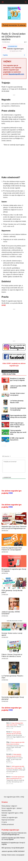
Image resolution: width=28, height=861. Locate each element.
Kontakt (4, 815)
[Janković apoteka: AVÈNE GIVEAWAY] (5, 387)
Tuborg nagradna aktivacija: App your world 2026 (18, 432)
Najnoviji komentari (8, 820)
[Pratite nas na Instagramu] (14, 347)
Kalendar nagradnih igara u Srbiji (12, 813)
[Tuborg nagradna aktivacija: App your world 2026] (5, 432)
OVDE (4, 305)
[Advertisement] (14, 159)
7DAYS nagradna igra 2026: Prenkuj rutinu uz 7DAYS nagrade (17, 424)
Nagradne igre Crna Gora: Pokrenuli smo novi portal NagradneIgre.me (14, 527)
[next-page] (5, 446)
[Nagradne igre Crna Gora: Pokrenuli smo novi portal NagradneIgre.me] (14, 518)
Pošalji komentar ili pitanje (14, 25)
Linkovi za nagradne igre (9, 817)
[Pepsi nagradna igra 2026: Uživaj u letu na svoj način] (5, 417)
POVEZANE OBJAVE (10, 371)
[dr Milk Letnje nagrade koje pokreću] (5, 439)
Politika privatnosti (8, 824)
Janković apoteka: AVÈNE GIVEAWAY (13, 851)
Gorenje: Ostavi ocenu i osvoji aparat (13, 855)
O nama (4, 822)
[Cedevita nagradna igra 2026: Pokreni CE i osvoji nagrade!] (14, 540)
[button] (2, 2)
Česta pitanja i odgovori (9, 806)
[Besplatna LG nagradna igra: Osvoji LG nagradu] (5, 380)
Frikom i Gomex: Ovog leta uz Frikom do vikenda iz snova (12, 655)
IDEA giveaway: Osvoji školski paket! (13, 848)
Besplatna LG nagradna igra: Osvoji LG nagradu (13, 843)
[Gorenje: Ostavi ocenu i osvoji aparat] (5, 395)
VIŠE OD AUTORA (8, 374)
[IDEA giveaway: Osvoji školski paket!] (14, 582)
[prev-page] (3, 446)
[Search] (26, 2)
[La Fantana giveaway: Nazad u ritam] (5, 402)
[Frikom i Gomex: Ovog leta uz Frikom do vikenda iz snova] (14, 646)
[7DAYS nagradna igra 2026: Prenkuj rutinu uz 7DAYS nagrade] (5, 424)
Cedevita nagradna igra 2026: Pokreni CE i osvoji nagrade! (12, 549)
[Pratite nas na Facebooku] (14, 356)
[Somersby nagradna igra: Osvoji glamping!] (5, 409)
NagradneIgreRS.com (16, 74)
